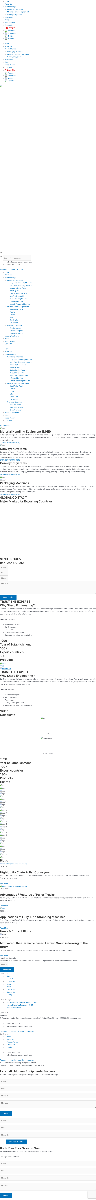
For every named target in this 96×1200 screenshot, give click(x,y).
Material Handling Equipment (18, 12)
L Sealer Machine (16, 301)
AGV (11, 317)
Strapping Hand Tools (18, 288)
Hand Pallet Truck (16, 309)
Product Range (10, 7)
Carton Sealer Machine (18, 293)
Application (9, 17)
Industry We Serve (12, 336)
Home (7, 1)
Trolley (12, 315)
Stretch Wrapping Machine (20, 304)
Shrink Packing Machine (19, 299)
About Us (8, 4)
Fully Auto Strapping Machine (21, 283)
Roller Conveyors (16, 333)
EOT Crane (14, 323)
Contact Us (9, 344)
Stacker (12, 312)
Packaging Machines (15, 9)
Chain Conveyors (16, 331)
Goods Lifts (14, 320)
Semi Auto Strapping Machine (21, 285)
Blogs (7, 20)
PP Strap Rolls (15, 291)
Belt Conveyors (15, 328)
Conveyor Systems (14, 15)
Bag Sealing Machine (17, 296)
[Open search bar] (1, 254)
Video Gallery (10, 22)
